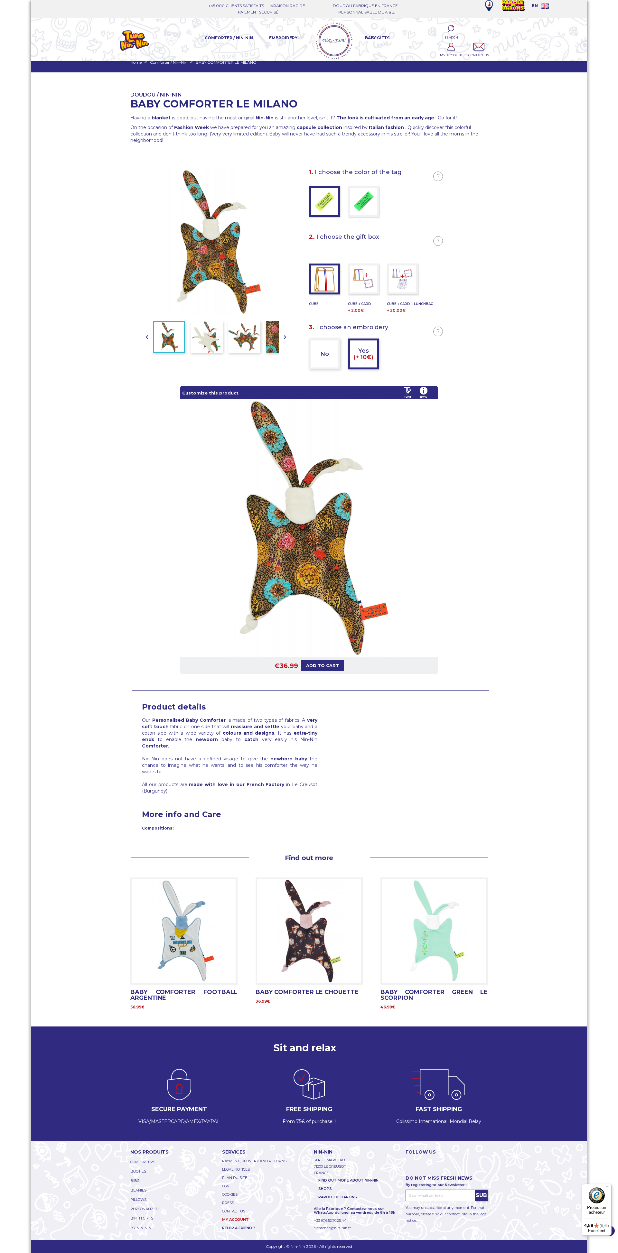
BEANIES (138, 1190)
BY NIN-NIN (140, 1228)
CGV (225, 1186)
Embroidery (283, 37)
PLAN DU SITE (234, 1177)
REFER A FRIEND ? (238, 1228)
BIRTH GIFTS (141, 1218)
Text (407, 397)
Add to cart (322, 665)
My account (235, 1219)
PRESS (228, 1203)
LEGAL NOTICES (236, 1169)
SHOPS (325, 1188)
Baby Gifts (377, 37)
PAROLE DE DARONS (337, 1197)
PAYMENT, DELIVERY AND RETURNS (254, 1161)
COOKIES (230, 1194)
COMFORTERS (142, 1162)
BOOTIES (138, 1171)
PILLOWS (138, 1199)
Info (423, 397)
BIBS (134, 1180)
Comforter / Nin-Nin (229, 37)
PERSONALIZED (144, 1209)
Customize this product (210, 392)
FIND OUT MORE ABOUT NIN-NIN (348, 1180)
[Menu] (608, 1188)
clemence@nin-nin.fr (332, 1228)
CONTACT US (233, 1211)
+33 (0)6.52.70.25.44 (330, 1220)
